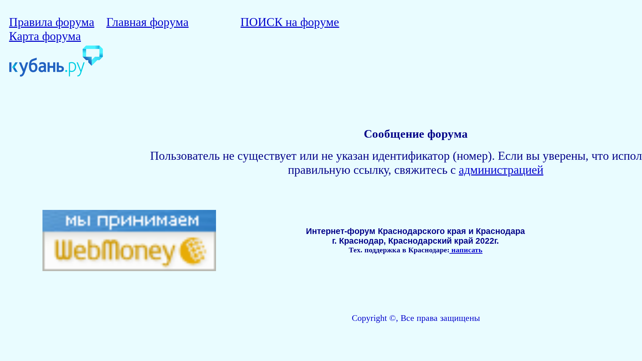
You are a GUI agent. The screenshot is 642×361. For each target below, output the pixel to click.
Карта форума (45, 36)
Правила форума (51, 22)
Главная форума (147, 22)
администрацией (501, 169)
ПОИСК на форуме (289, 22)
